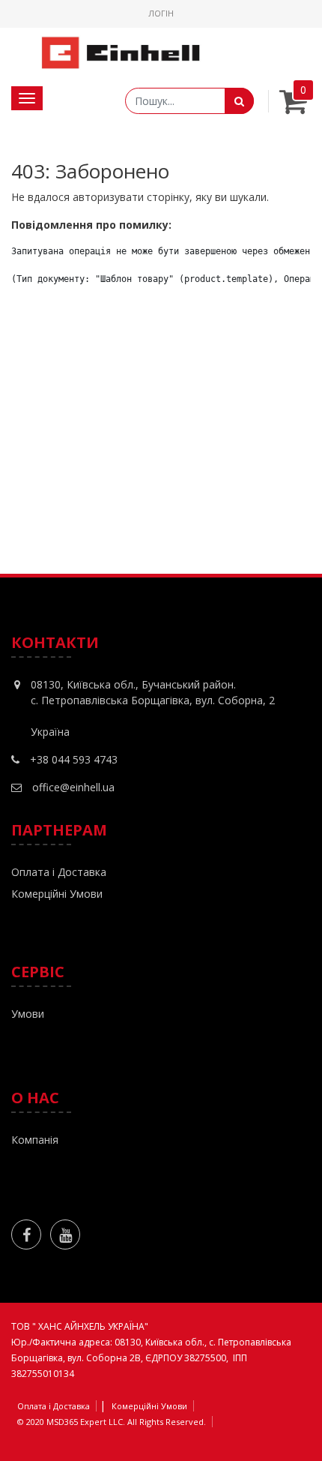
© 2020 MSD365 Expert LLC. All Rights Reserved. (111, 1421)
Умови (27, 1013)
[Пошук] (239, 101)
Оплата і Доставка (58, 872)
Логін (161, 13)
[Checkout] (293, 107)
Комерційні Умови (57, 893)
